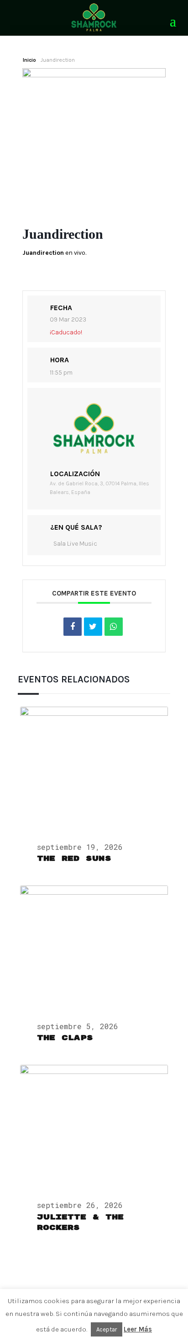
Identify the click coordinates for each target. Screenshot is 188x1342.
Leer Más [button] (138, 1329)
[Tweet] (93, 626)
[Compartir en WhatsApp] (113, 626)
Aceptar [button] (106, 1329)
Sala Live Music (75, 544)
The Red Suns (74, 858)
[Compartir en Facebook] (72, 626)
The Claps (65, 1037)
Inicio (29, 60)
